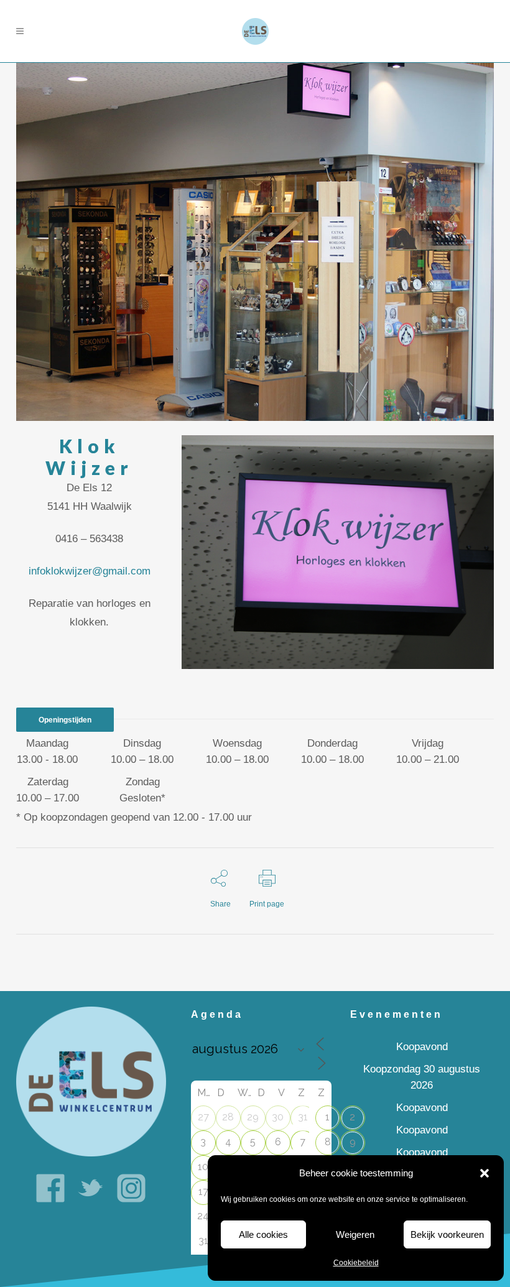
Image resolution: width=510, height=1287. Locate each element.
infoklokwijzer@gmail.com (90, 571)
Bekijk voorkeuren (447, 1234)
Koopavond (422, 1047)
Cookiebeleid (356, 1262)
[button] (484, 1173)
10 (203, 1167)
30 (278, 1117)
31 (303, 1117)
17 (203, 1191)
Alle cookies (263, 1234)
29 (253, 1117)
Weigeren (355, 1234)
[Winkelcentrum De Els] (91, 1081)
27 (203, 1117)
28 (228, 1117)
